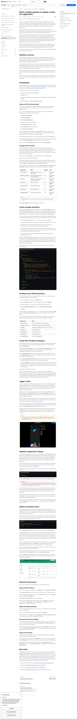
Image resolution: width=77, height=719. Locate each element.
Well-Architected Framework (30, 669)
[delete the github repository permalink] (37, 606)
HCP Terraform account (26, 97)
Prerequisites (62, 16)
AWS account (24, 92)
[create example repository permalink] (40, 207)
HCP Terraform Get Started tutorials (36, 88)
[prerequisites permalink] (30, 82)
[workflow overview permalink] (35, 55)
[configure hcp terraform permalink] (36, 146)
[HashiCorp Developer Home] (6, 2)
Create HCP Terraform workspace (65, 20)
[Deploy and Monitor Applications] (28, 690)
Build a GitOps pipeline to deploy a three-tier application (68, 13)
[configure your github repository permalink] (46, 293)
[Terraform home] (4, 5)
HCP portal (27, 111)
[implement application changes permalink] (44, 451)
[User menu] (74, 2)
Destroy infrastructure (63, 26)
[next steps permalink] (28, 649)
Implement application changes (65, 23)
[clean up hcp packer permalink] (33, 633)
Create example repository (64, 17)
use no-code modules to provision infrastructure (35, 667)
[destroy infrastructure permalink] (37, 582)
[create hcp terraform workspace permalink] (46, 341)
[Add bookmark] (55, 17)
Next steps (62, 27)
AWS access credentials (34, 92)
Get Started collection (40, 86)
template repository (30, 209)
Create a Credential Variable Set (47, 198)
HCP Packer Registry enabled (36, 101)
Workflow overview (63, 14)
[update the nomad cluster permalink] (40, 507)
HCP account (24, 101)
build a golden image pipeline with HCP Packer (35, 665)
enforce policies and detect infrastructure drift (44, 662)
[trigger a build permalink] (31, 381)
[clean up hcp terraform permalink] (35, 588)
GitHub (22, 95)
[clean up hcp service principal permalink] (39, 619)
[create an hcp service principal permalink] (39, 104)
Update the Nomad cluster (64, 24)
